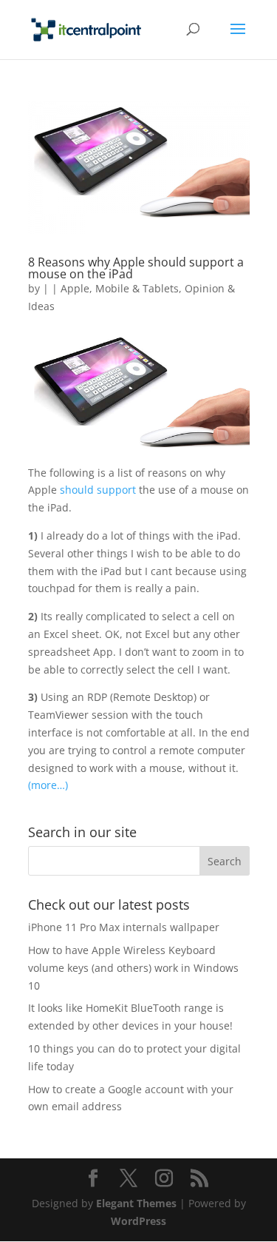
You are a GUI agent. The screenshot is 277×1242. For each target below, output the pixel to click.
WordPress (138, 1221)
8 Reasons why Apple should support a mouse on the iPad (136, 268)
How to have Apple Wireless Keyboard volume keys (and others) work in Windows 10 (133, 968)
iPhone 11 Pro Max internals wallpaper (123, 927)
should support (98, 490)
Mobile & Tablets (137, 288)
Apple (75, 288)
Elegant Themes (136, 1203)
